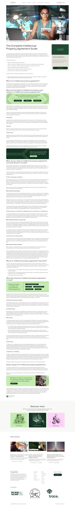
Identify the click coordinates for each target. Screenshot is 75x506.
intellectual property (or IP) (34, 54)
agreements (34, 53)
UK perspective (30, 73)
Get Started (59, 2)
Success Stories (44, 473)
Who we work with (36, 479)
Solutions (35, 475)
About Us (43, 478)
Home (35, 473)
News (7, 41)
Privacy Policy (57, 503)
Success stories (47, 2)
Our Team (43, 479)
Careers (43, 481)
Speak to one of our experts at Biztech (13, 372)
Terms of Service (62, 503)
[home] (12, 2)
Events (43, 476)
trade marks (17, 114)
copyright (8, 114)
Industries (35, 476)
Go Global (35, 478)
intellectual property (11, 53)
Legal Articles (43, 475)
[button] (24, 2)
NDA (39, 311)
